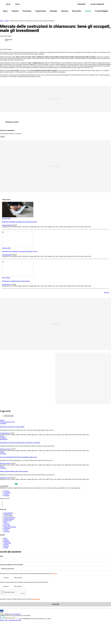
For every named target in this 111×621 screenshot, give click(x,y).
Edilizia (7, 20)
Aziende (88, 11)
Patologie (53, 11)
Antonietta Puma (4, 433)
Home (1, 20)
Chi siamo (6, 491)
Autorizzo (6, 577)
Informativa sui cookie (15, 620)
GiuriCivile (6, 531)
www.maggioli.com (15, 614)
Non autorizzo (18, 577)
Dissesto (89, 15)
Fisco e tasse (6, 525)
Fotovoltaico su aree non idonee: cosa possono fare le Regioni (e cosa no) (19, 251)
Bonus (5, 11)
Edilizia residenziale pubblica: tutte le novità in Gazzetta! (14, 471)
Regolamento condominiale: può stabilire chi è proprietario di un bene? (19, 221)
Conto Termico (17, 15)
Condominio (48, 15)
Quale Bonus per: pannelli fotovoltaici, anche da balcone (16, 281)
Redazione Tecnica (8, 39)
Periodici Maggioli (8, 519)
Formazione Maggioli (9, 517)
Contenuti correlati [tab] (8, 416)
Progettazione (40, 11)
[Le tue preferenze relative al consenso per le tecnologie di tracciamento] (9, 618)
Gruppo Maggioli (8, 513)
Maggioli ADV (7, 520)
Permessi (15, 11)
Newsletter (6, 495)
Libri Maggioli (7, 514)
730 (39, 15)
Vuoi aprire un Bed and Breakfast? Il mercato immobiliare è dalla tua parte (18, 457)
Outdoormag (6, 528)
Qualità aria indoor (102, 15)
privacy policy (36, 599)
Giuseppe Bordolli (7, 225)
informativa (53, 573)
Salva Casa (30, 15)
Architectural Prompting (63, 15)
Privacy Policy (4, 620)
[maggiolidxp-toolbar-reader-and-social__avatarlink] (3, 40)
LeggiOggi (6, 523)
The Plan (5, 530)
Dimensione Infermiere (9, 527)
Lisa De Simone (6, 284)
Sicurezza (64, 11)
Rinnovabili (79, 15)
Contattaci (6, 494)
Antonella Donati (6, 254)
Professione (26, 11)
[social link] (3, 122)
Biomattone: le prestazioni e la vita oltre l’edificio (12, 426)
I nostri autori (7, 492)
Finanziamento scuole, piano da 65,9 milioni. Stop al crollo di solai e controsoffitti (20, 442)
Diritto (5, 522)
